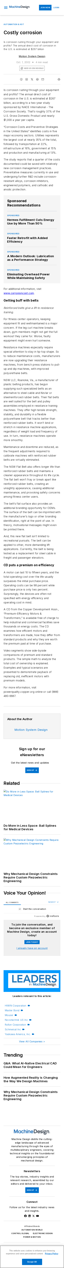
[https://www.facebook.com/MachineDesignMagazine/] (25, 1215)
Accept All (32, 1262)
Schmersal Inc (13, 1029)
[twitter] (32, 79)
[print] (58, 79)
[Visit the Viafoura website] (52, 916)
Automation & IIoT (14, 24)
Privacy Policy (51, 1254)
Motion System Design (32, 56)
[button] (6, 7)
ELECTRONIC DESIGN (43, 1233)
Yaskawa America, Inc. (18, 1034)
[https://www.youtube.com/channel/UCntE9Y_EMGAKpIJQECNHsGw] (37, 1215)
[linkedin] (26, 79)
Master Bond (12, 1010)
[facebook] (21, 79)
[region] (32, 909)
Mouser (9, 1015)
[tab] (12, 902)
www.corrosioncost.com (19, 293)
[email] (42, 79)
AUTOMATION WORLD (32, 1230)
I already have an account (32, 948)
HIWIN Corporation (15, 1005)
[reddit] (37, 79)
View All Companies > (32, 1041)
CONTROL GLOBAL (20, 1233)
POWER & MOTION (32, 1237)
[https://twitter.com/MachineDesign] (33, 1215)
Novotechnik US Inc (16, 1019)
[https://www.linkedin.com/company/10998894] (29, 1215)
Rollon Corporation (15, 1024)
